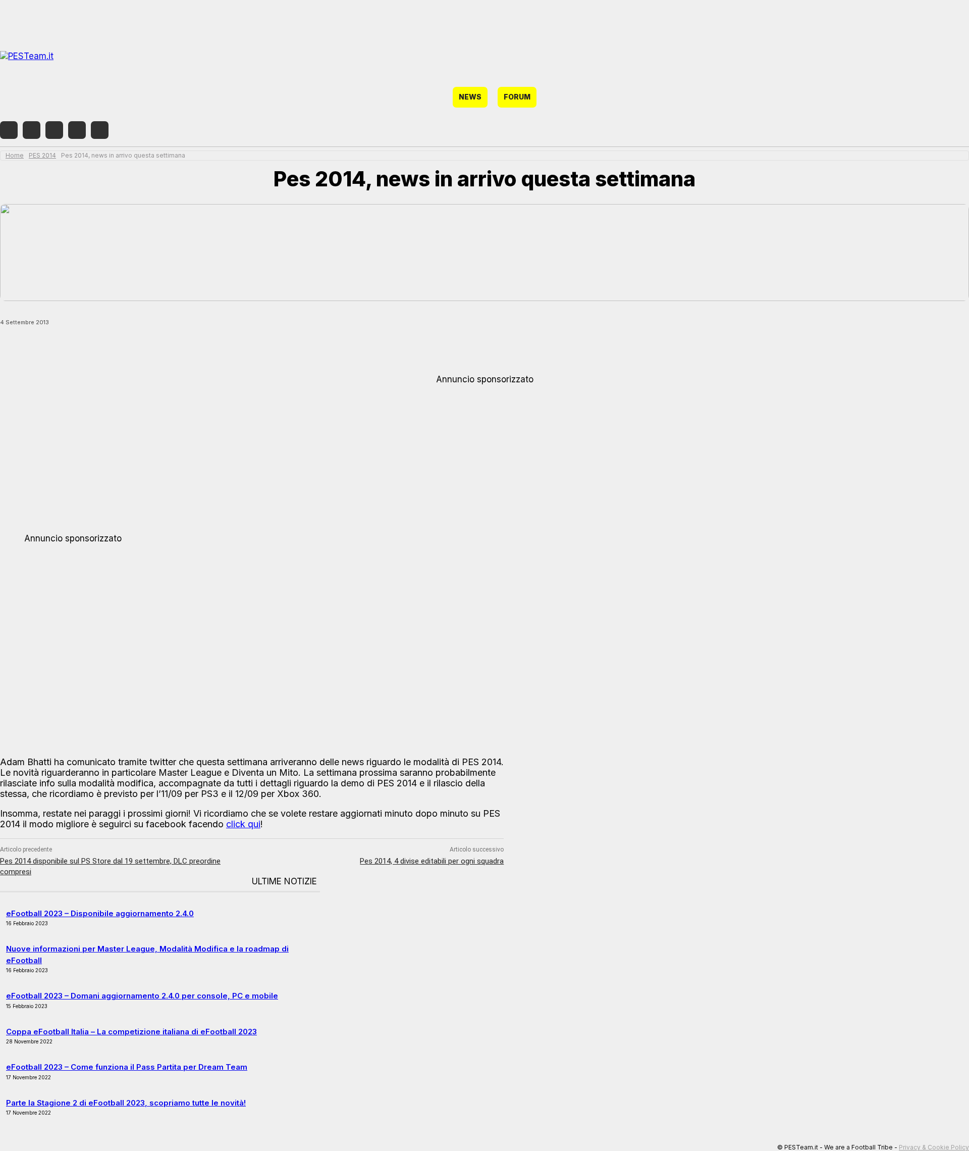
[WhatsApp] (171, 348)
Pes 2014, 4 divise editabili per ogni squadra (432, 861)
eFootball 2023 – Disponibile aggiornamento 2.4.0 (100, 913)
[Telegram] (77, 130)
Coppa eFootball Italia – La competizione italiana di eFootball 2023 (131, 1031)
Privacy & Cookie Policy (934, 1147)
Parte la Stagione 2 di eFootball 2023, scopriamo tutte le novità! (126, 1103)
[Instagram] (31, 130)
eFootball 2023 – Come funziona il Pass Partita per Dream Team (126, 1067)
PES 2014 (42, 155)
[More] (280, 348)
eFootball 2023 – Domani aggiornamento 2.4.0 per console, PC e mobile (142, 995)
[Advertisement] (484, 455)
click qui (243, 824)
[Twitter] (54, 130)
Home (15, 155)
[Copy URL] (243, 348)
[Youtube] (100, 130)
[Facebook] (9, 130)
